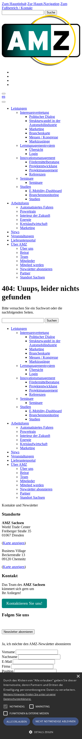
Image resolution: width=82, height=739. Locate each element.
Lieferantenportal (23, 240)
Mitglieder (27, 261)
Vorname (8, 652)
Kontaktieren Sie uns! (24, 603)
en (3, 96)
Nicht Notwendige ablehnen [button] (56, 721)
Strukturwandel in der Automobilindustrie (44, 123)
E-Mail (7, 661)
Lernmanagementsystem (37, 145)
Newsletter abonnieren (36, 269)
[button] (5, 706)
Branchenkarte (39, 133)
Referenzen (37, 174)
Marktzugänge (39, 141)
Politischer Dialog (42, 117)
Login (33, 154)
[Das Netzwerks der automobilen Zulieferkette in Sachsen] (41, 64)
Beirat (24, 252)
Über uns (26, 248)
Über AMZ (19, 244)
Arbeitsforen (20, 203)
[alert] (41, 705)
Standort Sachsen (32, 277)
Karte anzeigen (14, 543)
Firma (6, 666)
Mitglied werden (32, 265)
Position (7, 671)
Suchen (52, 320)
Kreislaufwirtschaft (33, 224)
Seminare (26, 178)
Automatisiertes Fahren (36, 207)
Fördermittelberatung (44, 162)
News (15, 232)
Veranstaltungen (22, 236)
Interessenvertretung (34, 112)
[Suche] (3, 93)
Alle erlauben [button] (17, 721)
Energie (25, 220)
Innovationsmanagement (37, 158)
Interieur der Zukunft (35, 215)
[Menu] (3, 102)
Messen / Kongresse (43, 137)
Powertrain (28, 211)
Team (24, 257)
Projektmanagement (43, 170)
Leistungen (19, 108)
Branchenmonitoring (44, 195)
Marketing (36, 129)
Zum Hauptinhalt (14, 4)
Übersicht (36, 150)
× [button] (78, 676)
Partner (25, 273)
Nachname (9, 657)
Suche (51, 12)
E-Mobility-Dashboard (45, 191)
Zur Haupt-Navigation (43, 4)
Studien (25, 187)
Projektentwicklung (43, 166)
